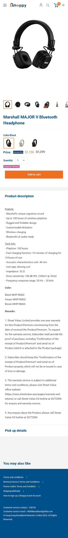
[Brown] (34, 143)
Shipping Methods (11, 491)
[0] (56, 5)
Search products (48, 5)
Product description (19, 196)
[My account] (41, 5)
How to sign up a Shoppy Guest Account (22, 495)
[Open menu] (5, 5)
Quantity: (8, 160)
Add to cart (34, 174)
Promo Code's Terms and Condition (19, 486)
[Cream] (21, 143)
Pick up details (16, 431)
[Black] (8, 143)
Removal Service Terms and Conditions (21, 482)
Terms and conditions (13, 477)
